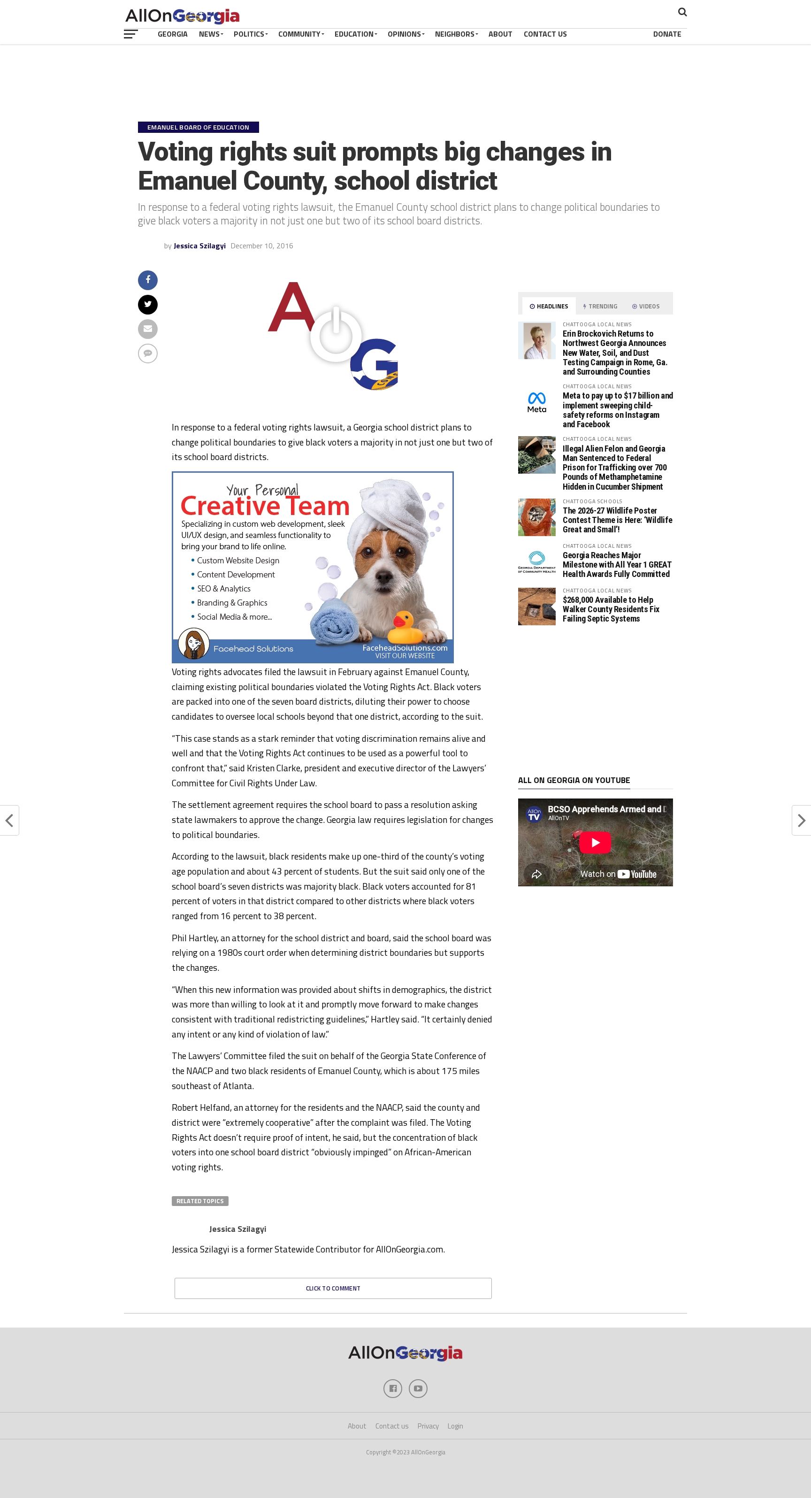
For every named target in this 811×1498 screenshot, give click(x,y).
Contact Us (545, 33)
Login (455, 1426)
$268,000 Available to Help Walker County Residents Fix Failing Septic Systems (611, 609)
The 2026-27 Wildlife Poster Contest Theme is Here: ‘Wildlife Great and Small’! (617, 520)
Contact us (392, 1426)
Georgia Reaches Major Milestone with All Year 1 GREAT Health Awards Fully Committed (617, 564)
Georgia (173, 33)
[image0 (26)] (313, 660)
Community (299, 33)
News (209, 33)
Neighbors (454, 33)
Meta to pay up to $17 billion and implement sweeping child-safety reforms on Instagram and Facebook (618, 410)
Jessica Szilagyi (200, 245)
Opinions (404, 33)
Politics (249, 33)
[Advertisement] (595, 700)
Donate (667, 33)
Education (354, 33)
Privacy (428, 1426)
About (501, 33)
